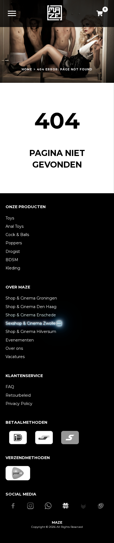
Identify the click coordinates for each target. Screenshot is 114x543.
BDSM (12, 259)
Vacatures (15, 356)
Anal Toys (15, 226)
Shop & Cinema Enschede (31, 314)
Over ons (14, 348)
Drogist (13, 251)
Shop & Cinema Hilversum (31, 331)
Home (27, 69)
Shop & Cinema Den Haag (31, 306)
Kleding (13, 268)
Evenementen (20, 340)
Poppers (14, 242)
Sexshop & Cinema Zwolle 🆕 (33, 323)
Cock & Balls (17, 234)
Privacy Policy (19, 403)
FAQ (10, 386)
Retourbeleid (18, 395)
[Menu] (12, 13)
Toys (10, 218)
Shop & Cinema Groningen (31, 298)
